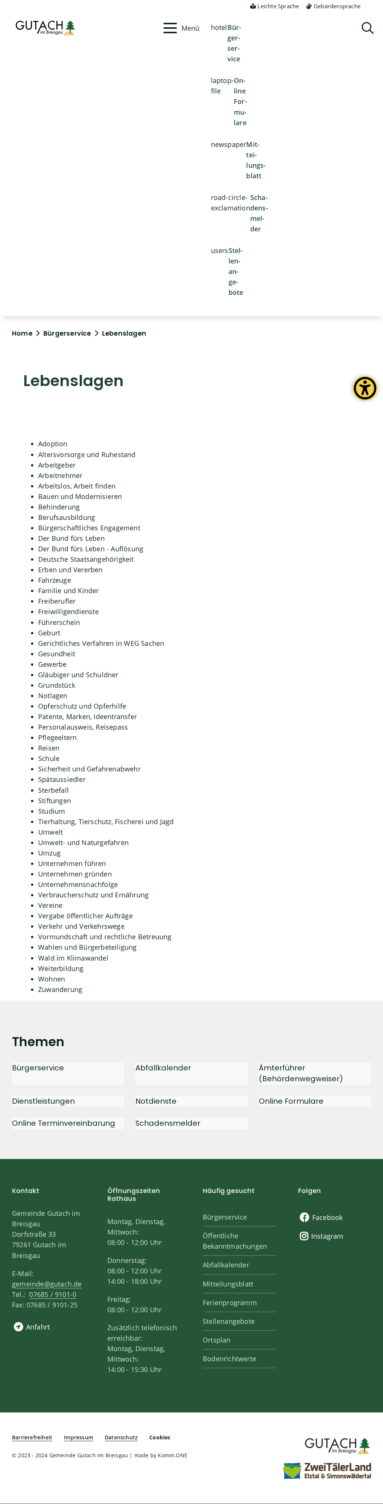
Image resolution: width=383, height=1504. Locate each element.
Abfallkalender (226, 1264)
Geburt (49, 632)
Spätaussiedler (62, 779)
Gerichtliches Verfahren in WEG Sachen (101, 643)
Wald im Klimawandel (73, 957)
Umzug (49, 852)
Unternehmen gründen (75, 873)
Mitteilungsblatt (256, 160)
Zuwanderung (60, 989)
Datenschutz (121, 1437)
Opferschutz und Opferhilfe (82, 706)
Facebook (327, 1217)
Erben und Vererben (70, 569)
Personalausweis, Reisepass (83, 726)
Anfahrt (38, 1326)
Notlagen (53, 695)
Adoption (53, 443)
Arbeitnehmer (60, 475)
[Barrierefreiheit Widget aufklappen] (365, 393)
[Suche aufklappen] (367, 28)
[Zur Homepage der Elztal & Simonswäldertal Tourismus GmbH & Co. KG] (327, 1470)
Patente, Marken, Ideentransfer (87, 716)
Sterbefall (53, 790)
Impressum (78, 1437)
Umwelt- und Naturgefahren (83, 842)
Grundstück (56, 685)
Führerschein (59, 622)
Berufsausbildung (66, 517)
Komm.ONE (172, 1455)
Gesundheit (56, 653)
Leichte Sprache (278, 6)
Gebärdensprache (337, 6)
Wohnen (51, 978)
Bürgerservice (234, 43)
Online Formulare (240, 101)
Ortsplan (217, 1339)
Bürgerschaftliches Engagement (89, 527)
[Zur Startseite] (337, 1445)
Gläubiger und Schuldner (78, 674)
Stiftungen (54, 800)
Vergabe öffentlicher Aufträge (85, 915)
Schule (48, 758)
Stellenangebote (236, 271)
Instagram (327, 1236)
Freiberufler (57, 601)
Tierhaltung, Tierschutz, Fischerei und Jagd (106, 821)
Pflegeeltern (57, 737)
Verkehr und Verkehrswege (81, 926)
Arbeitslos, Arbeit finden (77, 485)
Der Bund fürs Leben (71, 538)
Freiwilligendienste (68, 611)
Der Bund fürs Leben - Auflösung (90, 548)
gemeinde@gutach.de (47, 1283)
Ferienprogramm (230, 1302)
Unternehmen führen (72, 863)
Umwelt (50, 831)
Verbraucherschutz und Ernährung (93, 894)
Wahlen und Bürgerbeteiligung (87, 947)
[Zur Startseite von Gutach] (85, 28)
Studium (51, 811)
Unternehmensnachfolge (78, 884)
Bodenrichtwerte (229, 1358)
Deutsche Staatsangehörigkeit (86, 559)
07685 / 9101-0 (52, 1294)
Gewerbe (52, 664)
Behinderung (59, 506)
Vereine (50, 905)
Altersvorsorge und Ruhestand (87, 454)
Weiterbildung (61, 968)
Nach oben (364, 1421)
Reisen (48, 747)
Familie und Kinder (68, 590)
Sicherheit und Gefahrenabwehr (89, 768)
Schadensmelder (259, 213)
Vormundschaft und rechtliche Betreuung (105, 936)
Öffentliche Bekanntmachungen (235, 1241)
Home (22, 333)
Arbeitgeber (57, 464)
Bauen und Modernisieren (80, 496)
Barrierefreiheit (32, 1437)
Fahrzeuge (54, 580)
